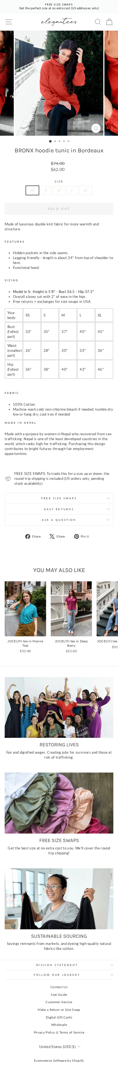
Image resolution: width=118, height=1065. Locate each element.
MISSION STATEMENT (57, 965)
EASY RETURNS (59, 509)
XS (32, 190)
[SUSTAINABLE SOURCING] (59, 898)
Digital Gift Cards (59, 1017)
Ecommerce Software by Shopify (59, 1060)
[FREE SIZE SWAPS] (59, 803)
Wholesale (59, 1025)
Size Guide (59, 995)
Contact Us (59, 987)
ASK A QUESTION (59, 519)
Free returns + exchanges (33, 301)
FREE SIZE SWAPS (59, 498)
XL (85, 190)
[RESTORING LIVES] (59, 707)
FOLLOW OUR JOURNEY (57, 974)
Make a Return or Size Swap (59, 1010)
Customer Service (59, 1002)
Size (59, 181)
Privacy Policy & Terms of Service (59, 1032)
